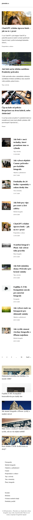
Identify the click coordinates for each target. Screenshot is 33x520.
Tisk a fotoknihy (17, 190)
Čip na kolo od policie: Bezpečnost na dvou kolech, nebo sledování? (16, 110)
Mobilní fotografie (18, 211)
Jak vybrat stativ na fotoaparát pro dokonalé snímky (22, 311)
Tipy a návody (5, 85)
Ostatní (3, 126)
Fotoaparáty (16, 299)
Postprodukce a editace (7, 46)
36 (21, 357)
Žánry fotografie (17, 254)
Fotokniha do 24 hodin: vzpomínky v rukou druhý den (22, 184)
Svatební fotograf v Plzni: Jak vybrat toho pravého (21, 248)
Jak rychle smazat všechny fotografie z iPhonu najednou (22, 332)
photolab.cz (5, 3)
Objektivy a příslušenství (19, 172)
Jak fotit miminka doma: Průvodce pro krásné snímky (22, 269)
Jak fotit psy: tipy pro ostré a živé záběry (21, 206)
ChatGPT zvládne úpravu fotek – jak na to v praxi (21, 227)
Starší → (28, 357)
